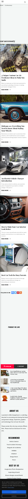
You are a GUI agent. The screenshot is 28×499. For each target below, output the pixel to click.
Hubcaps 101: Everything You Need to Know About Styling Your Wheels (12, 128)
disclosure (17, 428)
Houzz (14, 460)
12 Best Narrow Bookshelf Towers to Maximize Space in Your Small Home (18, 381)
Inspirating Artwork (14, 472)
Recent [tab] (21, 366)
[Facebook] (12, 292)
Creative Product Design (14, 478)
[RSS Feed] (20, 292)
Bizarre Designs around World (14, 475)
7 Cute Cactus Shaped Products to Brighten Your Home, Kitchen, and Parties (18, 389)
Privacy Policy (11, 487)
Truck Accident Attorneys (14, 444)
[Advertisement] (14, 24)
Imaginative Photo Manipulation (14, 469)
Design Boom (14, 457)
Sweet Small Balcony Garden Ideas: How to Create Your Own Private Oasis (18, 373)
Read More (14, 58)
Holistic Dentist (14, 441)
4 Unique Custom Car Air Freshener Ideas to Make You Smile (12, 77)
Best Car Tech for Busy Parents (13, 275)
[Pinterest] (18, 292)
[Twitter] (15, 292)
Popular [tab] (8, 366)
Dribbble (14, 450)
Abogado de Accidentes (14, 447)
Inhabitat (14, 454)
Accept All (14, 492)
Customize (14, 496)
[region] (14, 489)
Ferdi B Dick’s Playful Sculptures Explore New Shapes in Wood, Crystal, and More (18, 398)
